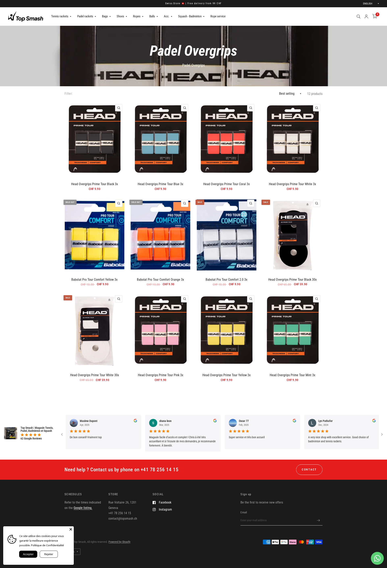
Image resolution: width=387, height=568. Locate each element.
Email (243, 512)
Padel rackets (85, 16)
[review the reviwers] (115, 421)
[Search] (358, 16)
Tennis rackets (59, 16)
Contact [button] (309, 469)
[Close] (71, 529)
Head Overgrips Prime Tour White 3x (292, 184)
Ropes (136, 16)
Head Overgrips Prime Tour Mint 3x (292, 375)
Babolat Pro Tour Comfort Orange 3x (160, 279)
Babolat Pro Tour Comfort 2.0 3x (226, 279)
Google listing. (83, 508)
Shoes (120, 16)
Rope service (218, 16)
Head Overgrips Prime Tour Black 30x (292, 279)
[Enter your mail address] (318, 520)
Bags (105, 16)
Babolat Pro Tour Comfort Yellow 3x (94, 279)
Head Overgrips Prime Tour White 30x (94, 375)
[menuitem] (61, 16)
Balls (152, 16)
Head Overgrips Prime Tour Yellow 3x (226, 375)
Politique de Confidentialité (47, 545)
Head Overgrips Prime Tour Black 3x (94, 184)
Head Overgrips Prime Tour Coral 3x (226, 184)
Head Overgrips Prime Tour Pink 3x (160, 375)
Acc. (166, 16)
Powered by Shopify (119, 541)
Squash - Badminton (190, 16)
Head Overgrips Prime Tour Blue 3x (160, 184)
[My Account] (366, 16)
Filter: (68, 94)
